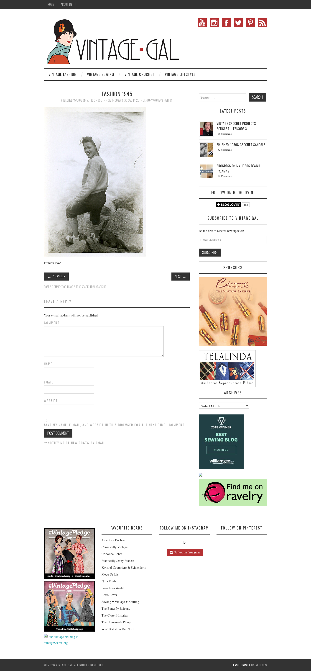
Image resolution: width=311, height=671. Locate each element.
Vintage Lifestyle (180, 74)
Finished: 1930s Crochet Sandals (241, 144)
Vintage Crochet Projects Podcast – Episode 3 (236, 126)
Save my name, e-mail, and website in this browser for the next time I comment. (114, 424)
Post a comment (53, 287)
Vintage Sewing (100, 74)
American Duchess (113, 540)
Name (48, 363)
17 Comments (225, 176)
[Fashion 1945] (95, 181)
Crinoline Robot (112, 554)
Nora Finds (109, 581)
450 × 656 (96, 100)
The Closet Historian (115, 615)
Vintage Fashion (62, 74)
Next (180, 276)
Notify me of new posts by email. (77, 442)
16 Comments (225, 133)
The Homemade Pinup (116, 622)
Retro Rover (109, 595)
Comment (51, 322)
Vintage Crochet (139, 74)
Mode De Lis (110, 574)
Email (48, 382)
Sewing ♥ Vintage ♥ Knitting (120, 601)
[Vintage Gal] (112, 40)
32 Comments (225, 149)
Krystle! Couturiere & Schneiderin (124, 567)
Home (51, 4)
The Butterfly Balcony (116, 608)
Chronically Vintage (114, 547)
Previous (56, 276)
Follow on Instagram (187, 552)
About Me (66, 4)
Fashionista (241, 665)
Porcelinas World (113, 588)
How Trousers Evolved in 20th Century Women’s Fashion (139, 100)
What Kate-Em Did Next (118, 629)
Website (51, 400)
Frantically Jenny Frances (118, 560)
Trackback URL (99, 287)
